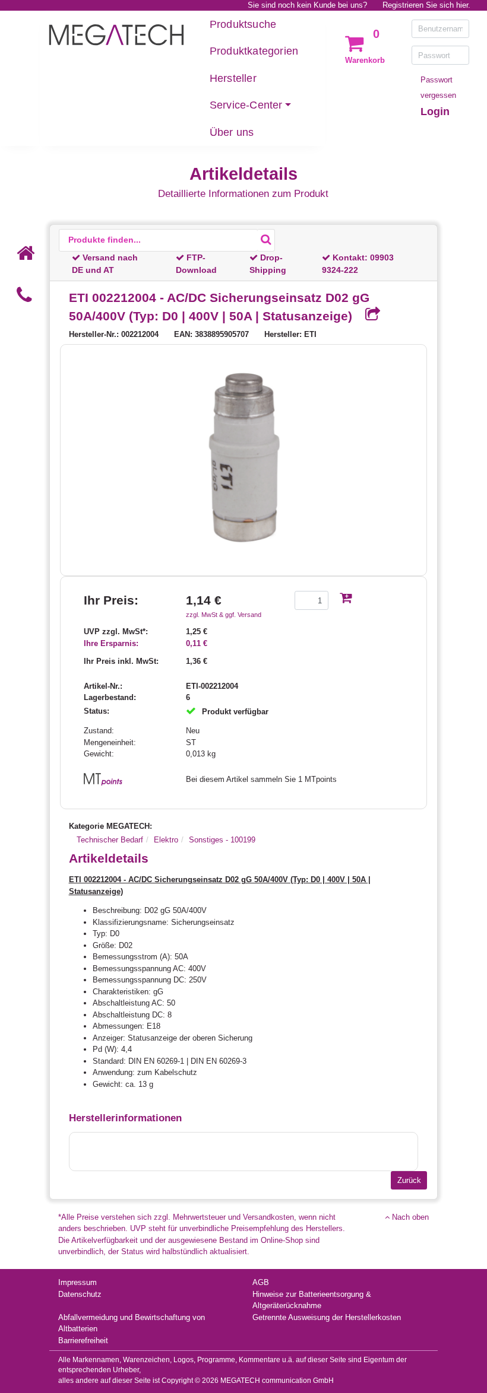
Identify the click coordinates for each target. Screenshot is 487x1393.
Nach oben (409, 1217)
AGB (260, 1282)
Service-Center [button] (246, 105)
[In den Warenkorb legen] (345, 599)
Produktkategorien (254, 51)
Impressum (77, 1282)
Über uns (232, 132)
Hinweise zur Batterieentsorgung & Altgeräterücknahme (311, 1300)
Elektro (166, 839)
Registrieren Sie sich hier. (426, 5)
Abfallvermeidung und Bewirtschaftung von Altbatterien (131, 1323)
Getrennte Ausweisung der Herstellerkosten (326, 1317)
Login (435, 111)
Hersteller (233, 78)
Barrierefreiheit (83, 1340)
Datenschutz (80, 1294)
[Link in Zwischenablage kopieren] (368, 315)
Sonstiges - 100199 (222, 839)
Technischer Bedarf (110, 839)
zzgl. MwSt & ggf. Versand (223, 614)
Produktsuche (243, 24)
